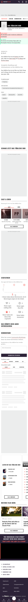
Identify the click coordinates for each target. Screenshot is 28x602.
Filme (6, 15)
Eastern (4, 94)
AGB (15, 581)
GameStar (16, 588)
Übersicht (4, 19)
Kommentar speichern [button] (14, 355)
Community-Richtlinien (18, 337)
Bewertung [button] (21, 367)
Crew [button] (19, 207)
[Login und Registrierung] (22, 2)
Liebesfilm (4, 98)
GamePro (5, 591)
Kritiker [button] (17, 361)
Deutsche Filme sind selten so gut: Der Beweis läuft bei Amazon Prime (10, 523)
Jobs (4, 588)
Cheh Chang (12, 58)
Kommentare (18, 19)
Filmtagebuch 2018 (12, 475)
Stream (11, 19)
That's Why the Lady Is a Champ (14, 541)
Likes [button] (14, 367)
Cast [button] (9, 207)
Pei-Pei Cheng (5, 60)
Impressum (5, 581)
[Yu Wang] (6, 214)
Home (2, 15)
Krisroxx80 (11, 471)
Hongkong (4, 81)
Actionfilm (20, 94)
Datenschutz (6, 584)
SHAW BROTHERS (11, 482)
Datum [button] (6, 367)
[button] (3, 600)
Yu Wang (20, 58)
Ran (27, 489)
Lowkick (10, 484)
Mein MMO (16, 591)
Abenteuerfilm (12, 94)
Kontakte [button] (11, 361)
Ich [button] (22, 361)
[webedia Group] (14, 596)
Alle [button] (5, 361)
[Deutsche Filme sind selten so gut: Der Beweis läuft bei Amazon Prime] (11, 511)
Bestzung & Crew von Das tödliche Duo (11, 203)
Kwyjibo (10, 478)
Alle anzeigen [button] (14, 226)
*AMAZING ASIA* (11, 469)
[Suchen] (19, 2)
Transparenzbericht (18, 584)
